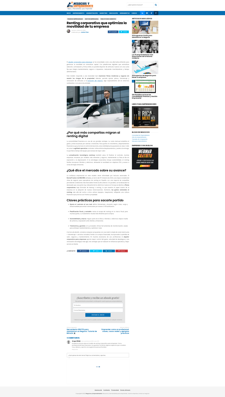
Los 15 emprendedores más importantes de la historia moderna (142, 56)
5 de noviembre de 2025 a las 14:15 (90, 341)
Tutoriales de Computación (139, 139)
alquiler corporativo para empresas (80, 62)
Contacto (106, 390)
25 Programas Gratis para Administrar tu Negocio (142, 36)
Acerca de (98, 390)
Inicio (69, 13)
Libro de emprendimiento (139, 137)
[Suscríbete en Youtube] (146, 13)
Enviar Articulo (125, 390)
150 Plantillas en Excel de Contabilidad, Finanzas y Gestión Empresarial (144, 96)
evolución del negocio (95, 81)
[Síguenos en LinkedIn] (142, 13)
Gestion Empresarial (91, 19)
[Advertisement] (98, 47)
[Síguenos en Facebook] (155, 13)
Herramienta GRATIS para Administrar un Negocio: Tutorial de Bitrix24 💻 (82, 331)
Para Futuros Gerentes (108, 19)
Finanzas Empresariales (75, 19)
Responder (75, 349)
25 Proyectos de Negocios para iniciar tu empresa (144, 76)
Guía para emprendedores (139, 141)
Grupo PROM (76, 341)
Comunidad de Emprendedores (141, 135)
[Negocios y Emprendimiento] (80, 9)
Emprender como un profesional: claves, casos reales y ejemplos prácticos (115, 331)
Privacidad (115, 390)
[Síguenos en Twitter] (151, 13)
